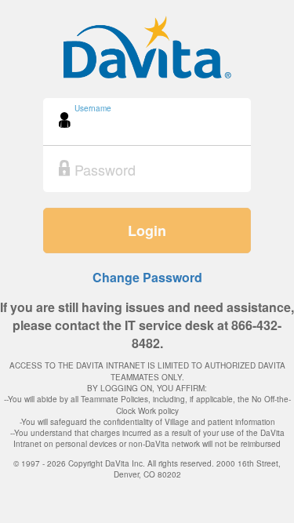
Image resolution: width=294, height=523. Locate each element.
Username (92, 108)
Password (92, 156)
